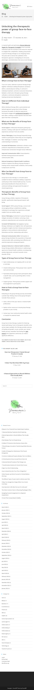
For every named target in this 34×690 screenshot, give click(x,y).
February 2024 (5, 540)
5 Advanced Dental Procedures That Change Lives (14, 462)
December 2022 (5, 582)
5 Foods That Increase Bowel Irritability (11, 498)
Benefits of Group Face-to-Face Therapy (14, 339)
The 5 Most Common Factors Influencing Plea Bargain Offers (16, 490)
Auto (3, 597)
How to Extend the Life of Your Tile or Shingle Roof (14, 471)
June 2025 (4, 522)
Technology (4, 646)
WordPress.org (5, 663)
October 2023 (5, 552)
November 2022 (6, 585)
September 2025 (6, 516)
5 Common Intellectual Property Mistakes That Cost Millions (16, 456)
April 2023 (4, 570)
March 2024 (4, 537)
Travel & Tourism (6, 649)
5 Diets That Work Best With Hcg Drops (17, 363)
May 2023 (4, 567)
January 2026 (5, 510)
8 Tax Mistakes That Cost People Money (11, 440)
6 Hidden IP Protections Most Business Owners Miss (14, 443)
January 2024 (5, 543)
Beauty (3, 600)
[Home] (2, 16)
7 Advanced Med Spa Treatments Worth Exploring (14, 432)
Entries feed (5, 659)
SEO (3, 639)
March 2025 (4, 528)
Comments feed (6, 661)
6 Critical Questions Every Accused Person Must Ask (14, 459)
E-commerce (5, 606)
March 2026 (4, 507)
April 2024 (4, 534)
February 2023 (5, 576)
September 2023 (6, 555)
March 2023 (4, 573)
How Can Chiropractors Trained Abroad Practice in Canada (17, 353)
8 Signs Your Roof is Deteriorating (10, 468)
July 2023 (4, 561)
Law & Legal (5, 621)
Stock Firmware (5, 643)
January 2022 (5, 588)
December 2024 (5, 531)
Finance (4, 609)
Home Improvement (7, 618)
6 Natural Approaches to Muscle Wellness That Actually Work (17, 374)
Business (4, 603)
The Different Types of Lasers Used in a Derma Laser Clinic (16, 479)
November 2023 (6, 549)
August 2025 (5, 519)
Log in (3, 657)
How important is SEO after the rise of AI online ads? (14, 487)
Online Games (5, 630)
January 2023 (5, 579)
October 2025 (5, 513)
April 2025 (4, 525)
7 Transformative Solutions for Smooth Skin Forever (14, 465)
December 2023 (5, 546)
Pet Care (4, 637)
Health (6, 40)
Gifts (3, 612)
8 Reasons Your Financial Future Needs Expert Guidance (15, 429)
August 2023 (5, 558)
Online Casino (5, 624)
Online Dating (5, 627)
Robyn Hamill (8, 37)
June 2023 (4, 564)
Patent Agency (5, 633)
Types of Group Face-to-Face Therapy (15, 341)
